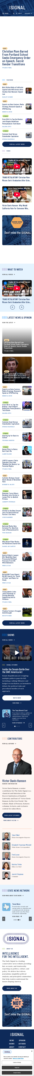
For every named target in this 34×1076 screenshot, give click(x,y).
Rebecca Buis (7, 112)
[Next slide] (21, 307)
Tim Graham (6, 533)
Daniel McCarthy (9, 546)
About (11, 1047)
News (12, 1040)
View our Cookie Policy (18, 1058)
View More (16, 916)
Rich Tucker (7, 616)
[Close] (32, 1051)
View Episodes (17, 723)
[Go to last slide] (12, 307)
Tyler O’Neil (7, 68)
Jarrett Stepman (8, 502)
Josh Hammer (7, 517)
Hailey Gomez (7, 97)
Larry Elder (7, 454)
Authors (22, 1044)
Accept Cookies (17, 1072)
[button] (17, 653)
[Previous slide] (3, 919)
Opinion (22, 1040)
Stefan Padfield (8, 139)
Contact (22, 1047)
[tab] (15, 726)
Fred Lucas (6, 565)
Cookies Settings (17, 1062)
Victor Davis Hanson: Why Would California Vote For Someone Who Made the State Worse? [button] (15, 207)
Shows (12, 1044)
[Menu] (5, 13)
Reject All (17, 1067)
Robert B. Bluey (8, 484)
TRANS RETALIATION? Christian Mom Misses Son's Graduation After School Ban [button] (16, 179)
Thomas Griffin (8, 440)
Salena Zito (6, 126)
